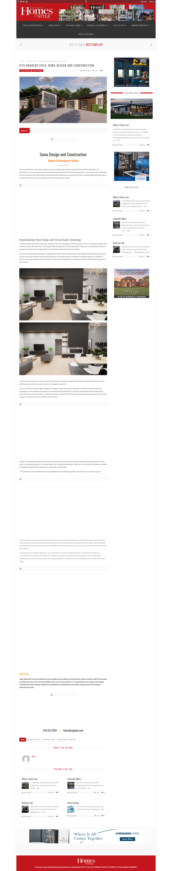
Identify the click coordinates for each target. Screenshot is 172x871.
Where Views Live (30, 779)
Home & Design (37, 70)
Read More (146, 116)
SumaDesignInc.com (73, 730)
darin (33, 756)
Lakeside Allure (74, 779)
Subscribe (144, 1)
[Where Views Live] (25, 785)
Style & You (118, 25)
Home (22, 61)
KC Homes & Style (41, 867)
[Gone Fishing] (70, 809)
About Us (151, 1)
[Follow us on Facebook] (17, 1)
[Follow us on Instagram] (20, 1)
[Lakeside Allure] (70, 785)
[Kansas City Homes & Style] (86, 12)
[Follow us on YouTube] (26, 1)
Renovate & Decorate (96, 25)
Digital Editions (86, 34)
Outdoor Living (73, 25)
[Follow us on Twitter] (23, 1)
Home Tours (54, 25)
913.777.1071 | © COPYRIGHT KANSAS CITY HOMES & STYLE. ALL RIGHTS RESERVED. (109, 867)
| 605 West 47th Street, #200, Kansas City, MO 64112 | (64, 867)
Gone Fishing (94, 44)
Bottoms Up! (27, 803)
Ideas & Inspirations (32, 25)
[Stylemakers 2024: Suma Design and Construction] (63, 99)
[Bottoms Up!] (25, 809)
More (38, 788)
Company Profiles (139, 25)
